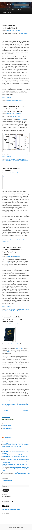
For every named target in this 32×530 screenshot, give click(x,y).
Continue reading (6, 97)
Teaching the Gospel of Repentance (11, 169)
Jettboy (18, 30)
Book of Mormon (21, 119)
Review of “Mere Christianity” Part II (9, 27)
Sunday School (5, 241)
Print (14, 160)
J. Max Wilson (19, 113)
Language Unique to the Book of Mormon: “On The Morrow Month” (12, 319)
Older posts (5, 21)
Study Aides (22, 160)
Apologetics (21, 309)
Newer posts (26, 21)
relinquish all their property (8, 351)
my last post (9, 262)
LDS (12, 404)
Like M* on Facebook (7, 432)
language (8, 404)
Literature (19, 404)
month (22, 404)
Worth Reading (7, 437)
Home (4, 9)
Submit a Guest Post (7, 12)
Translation (10, 405)
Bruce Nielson (17, 256)
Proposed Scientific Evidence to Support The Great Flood (15, 444)
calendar (4, 404)
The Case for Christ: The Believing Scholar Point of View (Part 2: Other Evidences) (12, 250)
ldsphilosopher (18, 172)
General (8, 100)
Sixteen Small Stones (16, 116)
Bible (26, 309)
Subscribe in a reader (7, 480)
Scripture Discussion (18, 100)
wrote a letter (19, 348)
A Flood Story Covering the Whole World (11, 446)
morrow (4, 405)
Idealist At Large (6, 451)
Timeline (7, 162)
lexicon (14, 404)
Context (4, 160)
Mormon (26, 404)
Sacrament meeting (14, 239)
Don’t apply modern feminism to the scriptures (13, 443)
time (7, 405)
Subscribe (6, 490)
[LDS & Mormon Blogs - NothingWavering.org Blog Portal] (8, 420)
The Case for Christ (15, 310)
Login (3, 515)
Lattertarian (5, 461)
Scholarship (8, 310)
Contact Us (19, 9)
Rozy (3, 464)
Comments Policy (11, 9)
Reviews (12, 100)
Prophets (17, 160)
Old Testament (9, 160)
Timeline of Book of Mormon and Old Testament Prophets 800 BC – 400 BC (13, 108)
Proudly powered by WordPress (16, 527)
